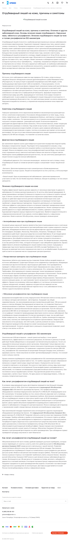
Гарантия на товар (48, 488)
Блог (59, 488)
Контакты (5, 492)
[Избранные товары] (62, 3)
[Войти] (53, 3)
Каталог (5, 488)
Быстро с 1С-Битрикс (58, 533)
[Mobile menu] (2, 2)
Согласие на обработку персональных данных (15, 533)
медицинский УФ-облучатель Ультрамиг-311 (49, 413)
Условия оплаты (17, 488)
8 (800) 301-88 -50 (8, 511)
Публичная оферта (37, 533)
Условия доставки (32, 488)
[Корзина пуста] (67, 3)
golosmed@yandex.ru (8, 514)
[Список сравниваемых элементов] (57, 3)
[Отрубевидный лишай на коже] (35, 19)
